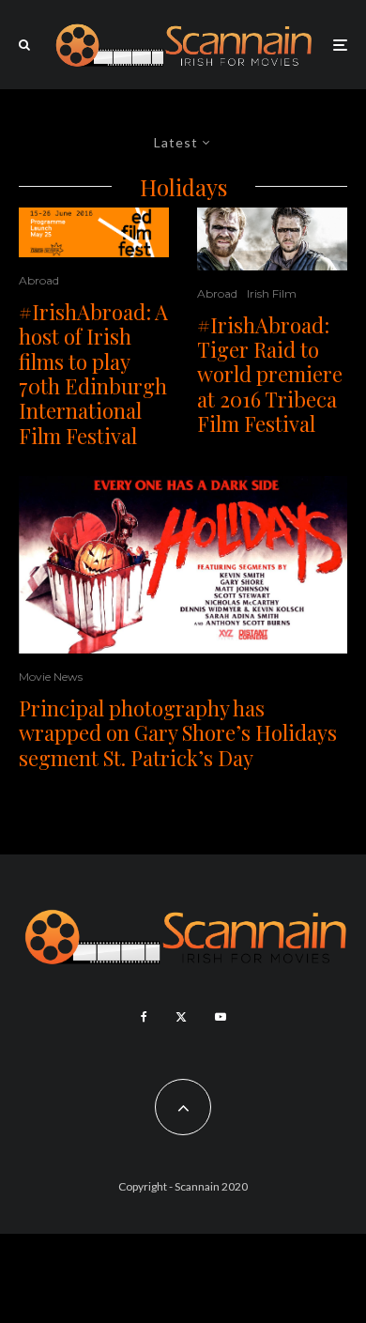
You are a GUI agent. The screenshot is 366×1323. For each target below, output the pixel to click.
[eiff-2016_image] (94, 232)
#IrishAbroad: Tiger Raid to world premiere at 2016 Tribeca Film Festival (270, 375)
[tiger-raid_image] (272, 239)
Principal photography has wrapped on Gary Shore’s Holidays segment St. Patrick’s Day (178, 733)
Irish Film (272, 293)
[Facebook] (144, 1017)
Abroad (39, 280)
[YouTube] (220, 1017)
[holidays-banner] (183, 565)
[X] (181, 1017)
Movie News (51, 676)
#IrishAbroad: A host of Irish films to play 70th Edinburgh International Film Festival (93, 374)
